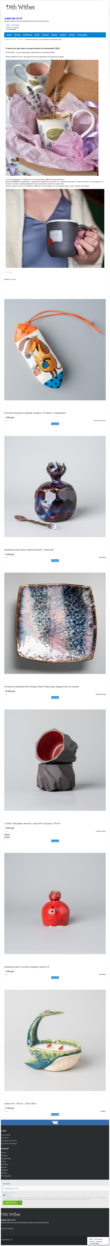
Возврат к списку (10, 279)
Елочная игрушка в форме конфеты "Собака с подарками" (35, 412)
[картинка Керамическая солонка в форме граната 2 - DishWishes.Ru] (55, 903)
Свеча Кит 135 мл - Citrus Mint (20, 1103)
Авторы (4, 1173)
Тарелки (4, 1155)
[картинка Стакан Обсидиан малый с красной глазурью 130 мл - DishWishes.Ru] (55, 760)
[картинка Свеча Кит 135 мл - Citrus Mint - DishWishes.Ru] (55, 1040)
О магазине (6, 1135)
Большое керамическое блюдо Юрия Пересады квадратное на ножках (41, 686)
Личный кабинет (7, 1228)
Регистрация (15, 25)
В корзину (55, 424)
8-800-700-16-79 (13, 18)
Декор (3, 1161)
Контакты (5, 1138)
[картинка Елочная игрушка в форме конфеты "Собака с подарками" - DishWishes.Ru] (55, 349)
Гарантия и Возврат (9, 1143)
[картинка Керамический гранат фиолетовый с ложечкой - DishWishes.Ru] (55, 486)
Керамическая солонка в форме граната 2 (26, 966)
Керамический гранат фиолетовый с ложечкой (29, 549)
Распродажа (6, 1176)
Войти (8, 25)
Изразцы (4, 1164)
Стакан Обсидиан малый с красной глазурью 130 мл (32, 823)
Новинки (8, 1195)
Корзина (8, 27)
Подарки (4, 1170)
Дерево (4, 1167)
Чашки (3, 1152)
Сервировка (6, 1158)
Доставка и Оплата (8, 1140)
